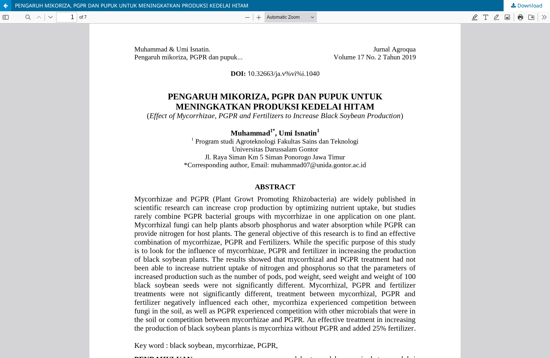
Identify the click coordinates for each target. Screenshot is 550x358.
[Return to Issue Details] (5, 5)
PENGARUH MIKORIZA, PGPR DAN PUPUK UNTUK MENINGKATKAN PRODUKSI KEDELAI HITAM (131, 5)
